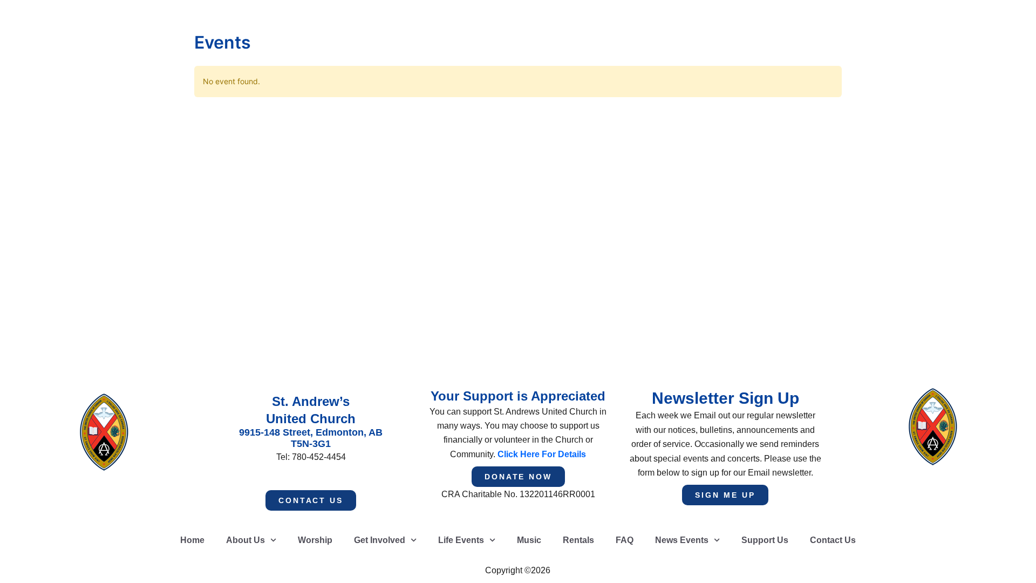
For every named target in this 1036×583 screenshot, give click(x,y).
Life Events (461, 540)
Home (192, 540)
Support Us (764, 540)
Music (529, 540)
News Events (681, 540)
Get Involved (379, 540)
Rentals (578, 540)
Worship (315, 540)
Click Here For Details (541, 454)
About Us (245, 540)
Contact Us (833, 540)
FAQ (624, 540)
